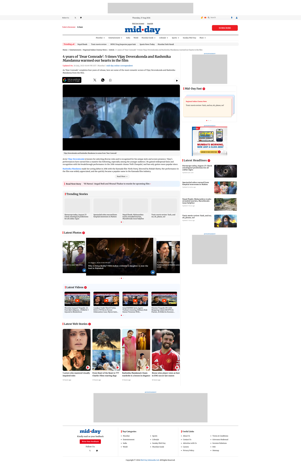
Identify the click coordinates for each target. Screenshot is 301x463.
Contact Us (187, 439)
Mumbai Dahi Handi (166, 44)
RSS (214, 447)
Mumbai (99, 38)
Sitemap (215, 450)
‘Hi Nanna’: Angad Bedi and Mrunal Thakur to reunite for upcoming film (117, 184)
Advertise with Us (190, 443)
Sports (174, 38)
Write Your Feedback (90, 441)
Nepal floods (82, 44)
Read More (121, 176)
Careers (186, 447)
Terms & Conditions (220, 436)
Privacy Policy (188, 450)
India (128, 38)
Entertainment (114, 38)
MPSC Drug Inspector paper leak (123, 44)
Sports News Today (147, 44)
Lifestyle (162, 38)
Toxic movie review (99, 44)
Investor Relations (219, 443)
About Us (186, 436)
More (202, 38)
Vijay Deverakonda (76, 159)
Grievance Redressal (220, 439)
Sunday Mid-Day (189, 38)
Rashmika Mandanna (72, 169)
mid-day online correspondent (119, 66)
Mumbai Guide (147, 38)
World (136, 38)
